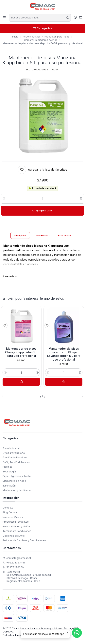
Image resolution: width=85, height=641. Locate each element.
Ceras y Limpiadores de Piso (41, 40)
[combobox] (40, 18)
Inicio (15, 37)
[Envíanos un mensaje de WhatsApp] (77, 633)
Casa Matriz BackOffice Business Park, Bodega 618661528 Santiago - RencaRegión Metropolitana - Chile (29, 576)
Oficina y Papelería (14, 452)
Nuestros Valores (13, 517)
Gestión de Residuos (15, 457)
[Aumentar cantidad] (81, 198)
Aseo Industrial (31, 37)
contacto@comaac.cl (18, 558)
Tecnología (9, 471)
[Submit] (67, 18)
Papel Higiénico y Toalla (17, 476)
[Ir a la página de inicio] (42, 7)
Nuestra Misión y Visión (16, 526)
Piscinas (7, 466)
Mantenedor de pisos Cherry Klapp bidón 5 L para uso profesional (21, 352)
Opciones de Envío (14, 535)
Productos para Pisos (56, 37)
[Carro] (80, 17)
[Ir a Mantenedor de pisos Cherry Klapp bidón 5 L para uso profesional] (21, 326)
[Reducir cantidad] (4, 198)
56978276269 (15, 567)
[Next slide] (81, 396)
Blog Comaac (10, 512)
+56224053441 (15, 562)
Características (42, 235)
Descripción (20, 235)
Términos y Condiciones (17, 531)
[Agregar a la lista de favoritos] (5, 325)
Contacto (8, 507)
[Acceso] (75, 17)
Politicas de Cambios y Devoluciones (24, 540)
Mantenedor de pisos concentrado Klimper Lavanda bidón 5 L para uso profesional (63, 354)
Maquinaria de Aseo (14, 480)
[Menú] (4, 17)
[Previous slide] (4, 396)
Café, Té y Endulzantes (16, 462)
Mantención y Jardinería (17, 490)
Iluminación (9, 485)
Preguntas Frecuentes (16, 521)
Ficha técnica (64, 235)
